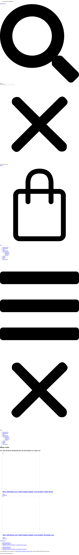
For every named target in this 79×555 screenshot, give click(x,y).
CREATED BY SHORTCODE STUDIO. (24, 551)
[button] (39, 44)
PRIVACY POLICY (6, 542)
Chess (3, 249)
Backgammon (5, 248)
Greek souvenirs (5, 251)
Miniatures (7, 252)
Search (1, 84)
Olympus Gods (5, 247)
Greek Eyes (7, 253)
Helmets (4, 257)
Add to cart (4, 495)
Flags (3, 258)
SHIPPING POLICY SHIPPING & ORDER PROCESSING (14, 545)
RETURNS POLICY (6, 543)
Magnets (6, 255)
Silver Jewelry (5, 250)
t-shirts (3, 256)
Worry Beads (5, 259)
